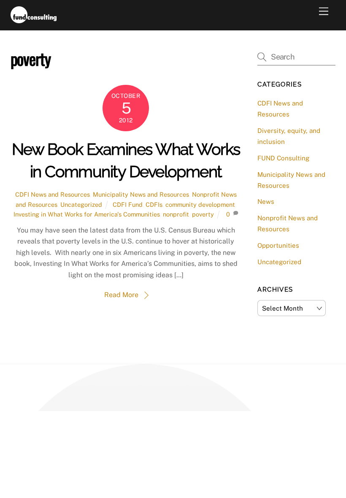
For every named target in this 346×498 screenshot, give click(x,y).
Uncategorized (81, 204)
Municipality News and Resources (141, 194)
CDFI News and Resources (52, 194)
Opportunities (278, 245)
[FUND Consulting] (34, 19)
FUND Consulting (283, 158)
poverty (203, 214)
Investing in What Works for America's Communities (87, 214)
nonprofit (176, 214)
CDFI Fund (128, 204)
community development (200, 204)
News (265, 201)
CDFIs (154, 204)
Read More (121, 295)
